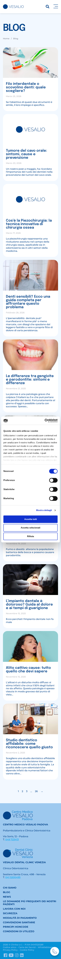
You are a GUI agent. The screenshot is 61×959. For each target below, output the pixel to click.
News (7, 896)
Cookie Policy (27, 950)
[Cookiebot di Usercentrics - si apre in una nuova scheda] (45, 420)
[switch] (53, 480)
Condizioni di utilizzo (18, 931)
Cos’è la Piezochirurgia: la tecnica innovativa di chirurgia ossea (29, 224)
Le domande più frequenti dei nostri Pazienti (29, 903)
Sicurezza (10, 913)
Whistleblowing (46, 947)
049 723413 (12, 839)
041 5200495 (12, 877)
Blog (6, 892)
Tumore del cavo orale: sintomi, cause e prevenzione (26, 154)
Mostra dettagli (44, 510)
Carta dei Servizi (27, 947)
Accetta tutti (30, 519)
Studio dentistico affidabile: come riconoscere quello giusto (29, 743)
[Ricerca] (47, 7)
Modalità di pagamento (20, 918)
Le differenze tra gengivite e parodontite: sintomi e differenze (30, 379)
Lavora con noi (14, 908)
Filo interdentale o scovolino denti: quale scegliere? (26, 87)
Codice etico (9, 947)
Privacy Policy (10, 950)
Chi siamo (9, 887)
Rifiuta (30, 536)
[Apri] (55, 7)
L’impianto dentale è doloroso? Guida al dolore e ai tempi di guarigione (29, 604)
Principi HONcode (15, 926)
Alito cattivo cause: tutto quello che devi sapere (28, 669)
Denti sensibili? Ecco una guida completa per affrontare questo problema (28, 302)
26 (36, 791)
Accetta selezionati (30, 528)
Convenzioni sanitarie (19, 922)
